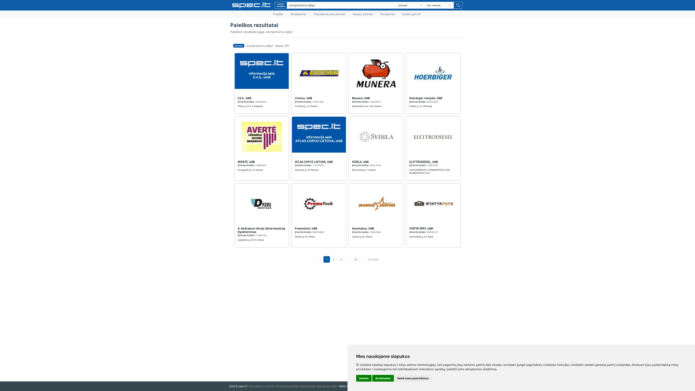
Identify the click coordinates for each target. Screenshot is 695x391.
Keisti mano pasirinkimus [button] (413, 378)
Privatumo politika (287, 386)
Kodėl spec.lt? (411, 14)
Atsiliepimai (298, 14)
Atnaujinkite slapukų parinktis (319, 386)
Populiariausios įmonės (329, 14)
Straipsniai (387, 14)
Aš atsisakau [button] (383, 378)
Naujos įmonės (363, 14)
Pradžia (278, 14)
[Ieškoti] (458, 5)
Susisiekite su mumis (261, 386)
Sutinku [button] (364, 378)
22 (355, 259)
